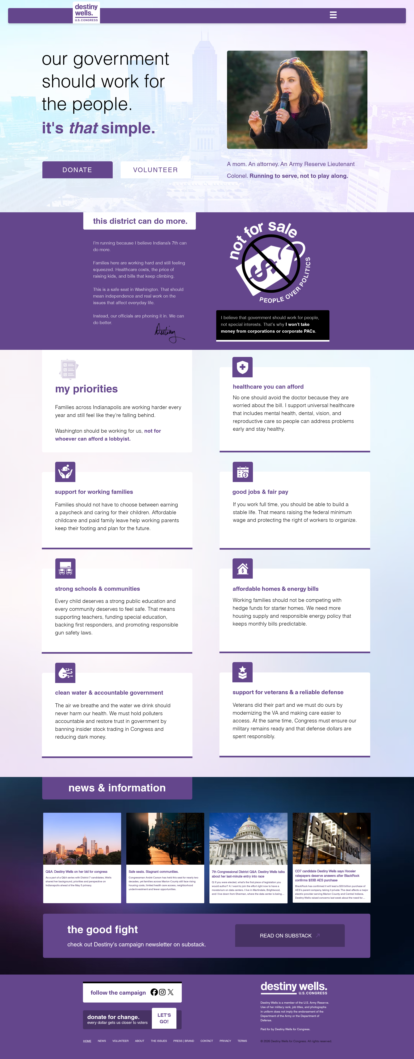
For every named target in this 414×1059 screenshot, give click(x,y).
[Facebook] (154, 992)
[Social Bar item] (162, 992)
